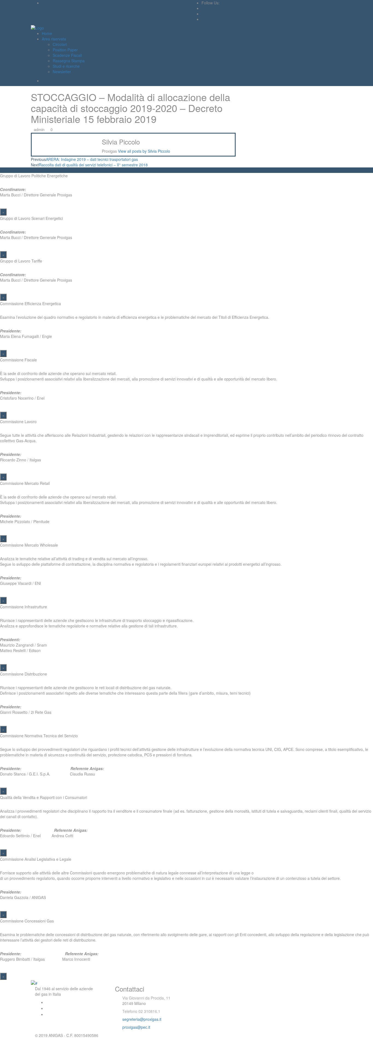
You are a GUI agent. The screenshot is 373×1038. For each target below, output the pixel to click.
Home (47, 33)
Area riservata (54, 39)
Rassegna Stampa (69, 60)
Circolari (60, 44)
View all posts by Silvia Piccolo (144, 151)
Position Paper (65, 49)
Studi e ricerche (66, 66)
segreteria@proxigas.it (141, 1019)
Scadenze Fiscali (67, 55)
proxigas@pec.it (136, 1027)
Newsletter (62, 71)
